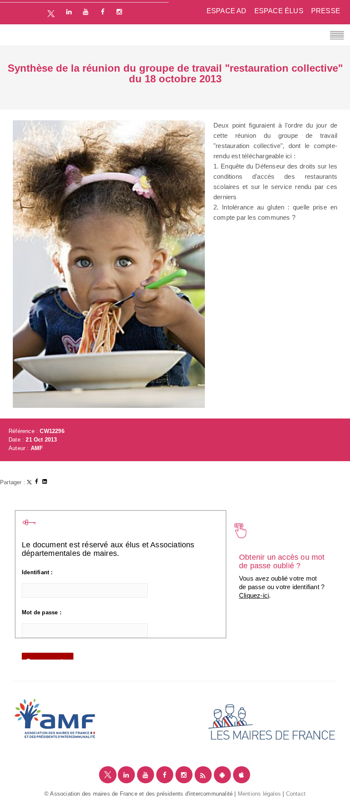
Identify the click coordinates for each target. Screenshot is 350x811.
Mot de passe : (41, 612)
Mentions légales (259, 794)
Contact (296, 794)
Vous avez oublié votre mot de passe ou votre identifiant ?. (281, 587)
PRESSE (325, 11)
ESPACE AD (227, 11)
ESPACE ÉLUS (278, 11)
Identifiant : (37, 572)
